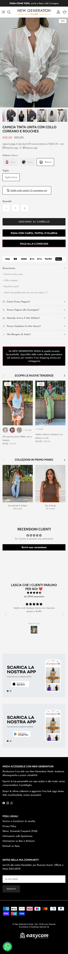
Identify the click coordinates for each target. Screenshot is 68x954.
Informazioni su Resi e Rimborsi (19, 841)
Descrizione (9, 268)
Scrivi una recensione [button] (34, 547)
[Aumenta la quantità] (24, 208)
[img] (34, 593)
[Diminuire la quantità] (6, 208)
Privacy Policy (9, 826)
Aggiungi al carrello (34, 221)
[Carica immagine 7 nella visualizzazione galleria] (34, 63)
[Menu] (3, 11)
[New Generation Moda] (34, 12)
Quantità (7, 201)
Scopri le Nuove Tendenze (34, 375)
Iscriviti (11, 888)
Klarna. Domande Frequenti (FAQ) (20, 831)
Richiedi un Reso (11, 846)
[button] (6, 615)
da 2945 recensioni (34, 596)
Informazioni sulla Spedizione (17, 836)
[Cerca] (10, 11)
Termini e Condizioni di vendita (19, 821)
